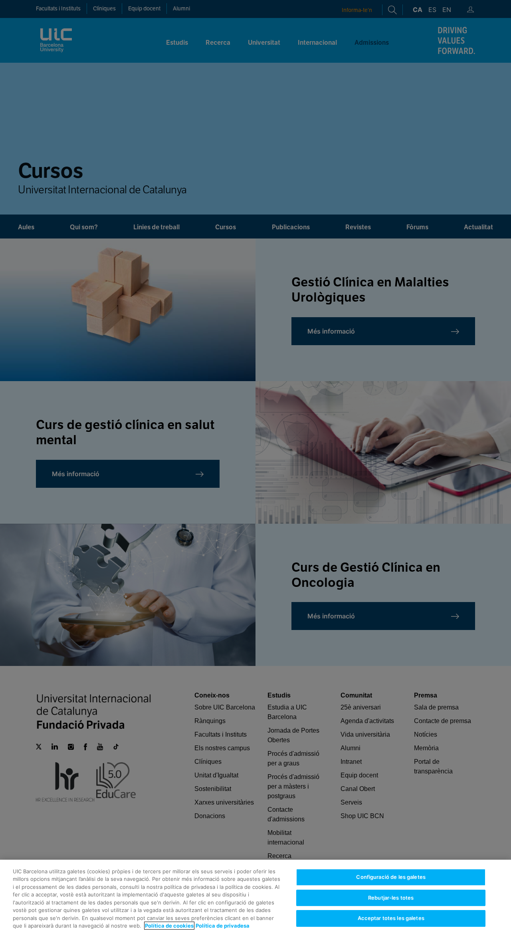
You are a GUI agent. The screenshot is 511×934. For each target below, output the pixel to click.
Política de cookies (169, 925)
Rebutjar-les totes (391, 897)
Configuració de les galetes (391, 877)
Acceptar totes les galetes (391, 918)
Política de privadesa (223, 925)
